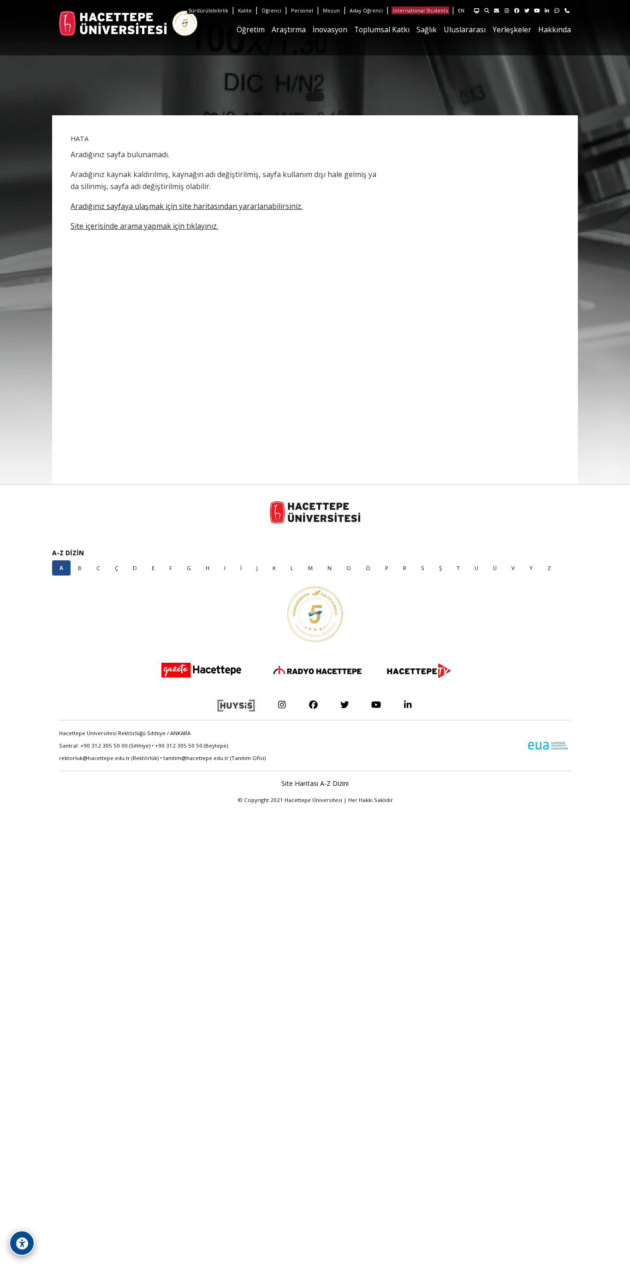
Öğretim (251, 29)
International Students (420, 10)
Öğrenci (271, 10)
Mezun (331, 10)
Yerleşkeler (512, 29)
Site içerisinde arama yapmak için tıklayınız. (144, 226)
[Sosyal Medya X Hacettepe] (344, 704)
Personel (302, 10)
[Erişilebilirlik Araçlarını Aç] (22, 1243)
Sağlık (426, 29)
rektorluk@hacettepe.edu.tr (94, 757)
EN (461, 10)
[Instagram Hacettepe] (281, 704)
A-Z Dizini (334, 783)
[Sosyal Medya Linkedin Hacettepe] (407, 704)
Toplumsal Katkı (382, 29)
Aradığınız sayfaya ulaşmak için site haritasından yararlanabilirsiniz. (187, 206)
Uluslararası (465, 29)
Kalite (245, 10)
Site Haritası (299, 783)
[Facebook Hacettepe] (312, 704)
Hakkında (554, 29)
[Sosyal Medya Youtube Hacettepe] (376, 704)
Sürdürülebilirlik (208, 10)
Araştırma (289, 29)
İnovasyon (330, 29)
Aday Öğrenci (366, 10)
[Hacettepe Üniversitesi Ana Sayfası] (82, 23)
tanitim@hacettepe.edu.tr (196, 757)
